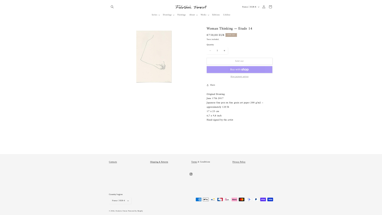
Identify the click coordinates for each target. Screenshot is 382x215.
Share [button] (212, 85)
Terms (194, 162)
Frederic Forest (121, 211)
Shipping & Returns (159, 162)
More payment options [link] (239, 76)
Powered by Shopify (135, 211)
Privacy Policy (238, 162)
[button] (112, 7)
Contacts (113, 162)
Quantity (210, 44)
